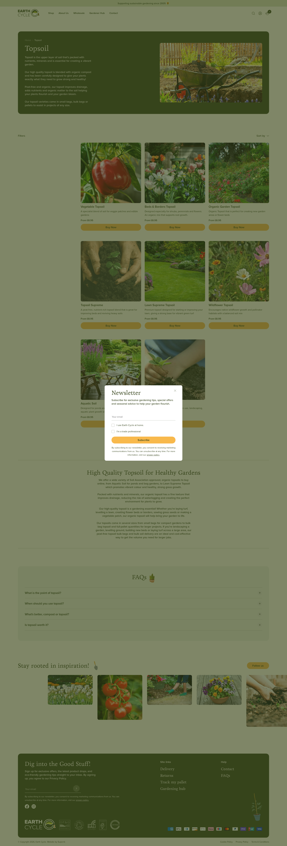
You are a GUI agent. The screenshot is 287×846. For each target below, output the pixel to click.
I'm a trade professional (129, 431)
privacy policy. (153, 454)
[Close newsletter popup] (176, 391)
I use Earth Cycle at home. (130, 425)
